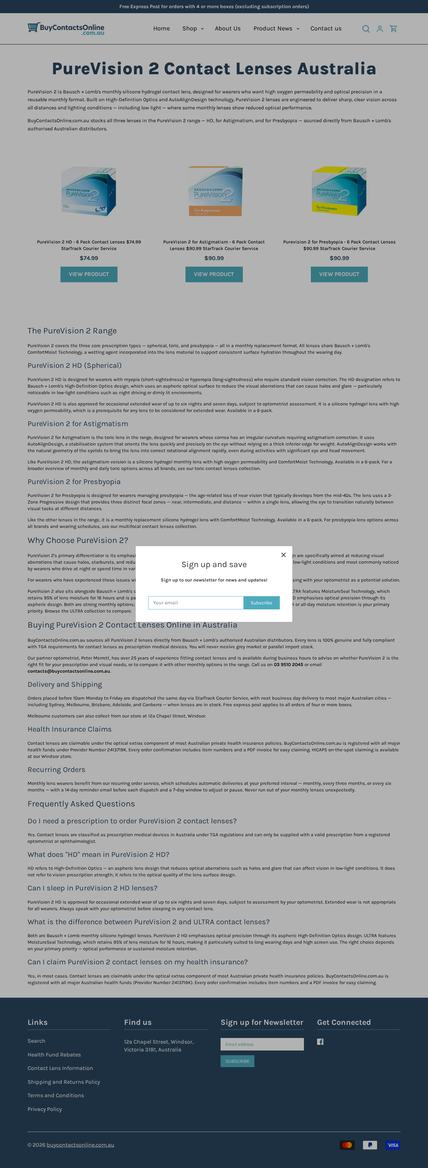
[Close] (283, 555)
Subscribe (261, 603)
